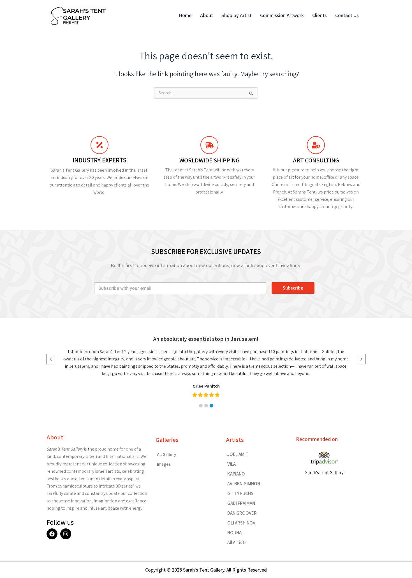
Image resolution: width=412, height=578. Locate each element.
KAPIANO (236, 474)
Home (185, 15)
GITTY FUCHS (240, 493)
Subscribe (293, 288)
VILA (231, 464)
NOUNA (234, 533)
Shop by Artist (236, 15)
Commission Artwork (282, 15)
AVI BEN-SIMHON (243, 484)
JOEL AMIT (237, 454)
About (206, 15)
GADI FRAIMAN (241, 503)
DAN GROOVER (242, 513)
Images (164, 464)
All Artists (237, 542)
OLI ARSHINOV (241, 523)
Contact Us (347, 15)
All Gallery (166, 454)
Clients (319, 15)
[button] (201, 405)
